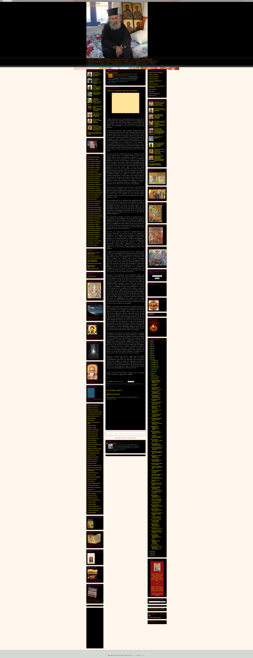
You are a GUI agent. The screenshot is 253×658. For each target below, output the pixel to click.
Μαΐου (152, 373)
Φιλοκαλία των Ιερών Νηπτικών (104, 59)
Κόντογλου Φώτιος (91, 454)
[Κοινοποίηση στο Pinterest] (133, 381)
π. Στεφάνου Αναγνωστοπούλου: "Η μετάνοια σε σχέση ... (156, 436)
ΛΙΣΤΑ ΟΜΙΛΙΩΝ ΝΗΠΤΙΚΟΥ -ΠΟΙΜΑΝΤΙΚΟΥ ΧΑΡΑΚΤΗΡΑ (155, 164)
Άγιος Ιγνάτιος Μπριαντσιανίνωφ (94, 192)
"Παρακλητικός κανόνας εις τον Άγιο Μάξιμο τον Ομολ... (156, 452)
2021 (151, 348)
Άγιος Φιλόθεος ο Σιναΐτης (93, 243)
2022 (151, 346)
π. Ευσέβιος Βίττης (91, 502)
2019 (151, 352)
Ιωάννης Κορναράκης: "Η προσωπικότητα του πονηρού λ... (156, 448)
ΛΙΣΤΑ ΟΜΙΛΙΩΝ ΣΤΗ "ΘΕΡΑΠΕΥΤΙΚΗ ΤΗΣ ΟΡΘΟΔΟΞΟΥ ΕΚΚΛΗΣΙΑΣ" (158, 116)
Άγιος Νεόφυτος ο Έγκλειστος (94, 222)
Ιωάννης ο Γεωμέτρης (92, 442)
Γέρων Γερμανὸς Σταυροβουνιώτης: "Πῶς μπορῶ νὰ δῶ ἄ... (157, 444)
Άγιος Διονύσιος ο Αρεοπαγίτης (94, 173)
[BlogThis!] (129, 381)
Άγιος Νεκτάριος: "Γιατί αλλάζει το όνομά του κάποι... (156, 484)
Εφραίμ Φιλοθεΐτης (91, 418)
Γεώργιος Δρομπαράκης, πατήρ (94, 411)
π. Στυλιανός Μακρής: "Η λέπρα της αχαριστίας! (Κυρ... (156, 467)
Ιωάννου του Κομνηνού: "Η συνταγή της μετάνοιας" (156, 471)
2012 (151, 551)
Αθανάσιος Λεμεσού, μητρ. (93, 405)
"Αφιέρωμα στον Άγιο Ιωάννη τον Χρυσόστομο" (156, 407)
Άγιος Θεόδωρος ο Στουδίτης (93, 188)
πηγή (108, 377)
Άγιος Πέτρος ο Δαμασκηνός (93, 234)
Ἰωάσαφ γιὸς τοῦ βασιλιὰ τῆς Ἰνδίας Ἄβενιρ (157, 590)
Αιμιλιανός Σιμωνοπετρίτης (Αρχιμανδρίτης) (93, 253)
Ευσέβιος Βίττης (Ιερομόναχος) (94, 263)
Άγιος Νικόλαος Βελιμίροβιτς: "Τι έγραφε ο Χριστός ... (156, 525)
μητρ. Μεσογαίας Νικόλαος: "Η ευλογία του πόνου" (156, 423)
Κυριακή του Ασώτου (153, 74)
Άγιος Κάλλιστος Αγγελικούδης (94, 209)
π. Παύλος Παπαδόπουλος (93, 506)
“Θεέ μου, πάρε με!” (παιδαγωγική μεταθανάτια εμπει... (156, 392)
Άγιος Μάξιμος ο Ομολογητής (94, 217)
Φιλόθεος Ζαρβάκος (91, 493)
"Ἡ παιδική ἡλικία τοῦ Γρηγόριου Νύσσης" (156, 517)
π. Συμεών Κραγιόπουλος (93, 510)
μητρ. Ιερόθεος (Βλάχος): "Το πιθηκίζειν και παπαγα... (156, 492)
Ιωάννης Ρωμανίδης (91, 440)
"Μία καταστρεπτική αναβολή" (155, 400)
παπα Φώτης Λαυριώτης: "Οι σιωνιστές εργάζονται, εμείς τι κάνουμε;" (97, 81)
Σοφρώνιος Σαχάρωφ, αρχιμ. (93, 483)
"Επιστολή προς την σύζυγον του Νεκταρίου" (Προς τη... (156, 388)
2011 (151, 553)
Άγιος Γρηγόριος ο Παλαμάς (93, 167)
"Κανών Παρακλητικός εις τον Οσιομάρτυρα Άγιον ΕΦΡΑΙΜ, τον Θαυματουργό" (97, 87)
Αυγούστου (154, 367)
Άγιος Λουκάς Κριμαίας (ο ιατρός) (94, 215)
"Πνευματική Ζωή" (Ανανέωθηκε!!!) (96, 61)
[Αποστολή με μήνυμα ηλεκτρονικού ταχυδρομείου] (128, 381)
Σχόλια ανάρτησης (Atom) (129, 438)
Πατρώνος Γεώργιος (92, 479)
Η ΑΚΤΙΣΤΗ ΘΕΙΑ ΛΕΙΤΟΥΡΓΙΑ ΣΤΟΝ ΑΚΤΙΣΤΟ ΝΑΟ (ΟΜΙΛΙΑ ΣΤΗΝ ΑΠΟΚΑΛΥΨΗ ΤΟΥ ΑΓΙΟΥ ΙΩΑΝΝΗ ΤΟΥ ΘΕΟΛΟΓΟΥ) (157, 131)
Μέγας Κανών (152, 91)
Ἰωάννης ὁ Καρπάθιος (154, 579)
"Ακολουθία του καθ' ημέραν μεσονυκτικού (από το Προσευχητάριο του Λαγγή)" (97, 108)
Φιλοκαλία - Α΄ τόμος (128, 61)
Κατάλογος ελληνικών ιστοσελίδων (157, 609)
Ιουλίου (153, 369)
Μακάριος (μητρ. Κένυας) (93, 457)
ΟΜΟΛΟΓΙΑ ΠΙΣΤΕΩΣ (102, 5)
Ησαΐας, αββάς (90, 420)
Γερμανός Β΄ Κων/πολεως (93, 409)
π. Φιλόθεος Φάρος (91, 512)
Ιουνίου (153, 371)
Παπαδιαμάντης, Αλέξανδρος (93, 476)
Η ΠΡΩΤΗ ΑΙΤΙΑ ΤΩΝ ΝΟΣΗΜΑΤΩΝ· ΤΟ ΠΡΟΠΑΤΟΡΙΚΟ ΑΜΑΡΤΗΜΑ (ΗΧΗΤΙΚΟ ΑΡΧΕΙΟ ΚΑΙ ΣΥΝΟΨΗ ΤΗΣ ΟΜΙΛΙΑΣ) (156, 159)
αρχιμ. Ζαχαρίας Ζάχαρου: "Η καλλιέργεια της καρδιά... (155, 428)
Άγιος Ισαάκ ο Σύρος (92, 199)
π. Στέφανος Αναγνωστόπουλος (94, 508)
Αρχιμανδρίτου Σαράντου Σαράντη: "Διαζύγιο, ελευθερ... (156, 514)
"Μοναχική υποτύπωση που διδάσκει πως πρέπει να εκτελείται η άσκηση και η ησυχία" (94, 101)
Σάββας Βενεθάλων (159, 574)
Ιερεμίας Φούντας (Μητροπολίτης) (91, 266)
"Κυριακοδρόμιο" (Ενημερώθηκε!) (122, 59)
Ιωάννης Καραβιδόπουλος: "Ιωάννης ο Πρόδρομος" (155, 541)
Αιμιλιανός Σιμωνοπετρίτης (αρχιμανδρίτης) (123, 384)
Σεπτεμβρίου (154, 366)
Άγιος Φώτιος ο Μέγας (92, 245)
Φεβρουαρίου (154, 376)
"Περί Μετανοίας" (155, 544)
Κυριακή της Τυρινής (153, 78)
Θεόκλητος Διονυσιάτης (92, 431)
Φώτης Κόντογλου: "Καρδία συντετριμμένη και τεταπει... (156, 506)
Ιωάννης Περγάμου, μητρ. (93, 438)
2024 (151, 342)
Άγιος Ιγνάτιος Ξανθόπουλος (93, 194)
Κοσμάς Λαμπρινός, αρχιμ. (93, 452)
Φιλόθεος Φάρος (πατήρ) (93, 268)
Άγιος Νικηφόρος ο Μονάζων (93, 226)
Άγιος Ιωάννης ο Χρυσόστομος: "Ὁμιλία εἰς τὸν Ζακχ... (156, 440)
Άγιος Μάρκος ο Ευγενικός (93, 219)
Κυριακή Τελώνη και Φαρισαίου (156, 72)
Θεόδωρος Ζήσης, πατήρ (93, 429)
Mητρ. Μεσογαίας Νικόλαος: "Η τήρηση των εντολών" (156, 510)
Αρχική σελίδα (91, 59)
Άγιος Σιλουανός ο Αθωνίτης (93, 236)
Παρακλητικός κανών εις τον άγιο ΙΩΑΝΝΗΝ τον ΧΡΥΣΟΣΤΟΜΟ (97, 114)
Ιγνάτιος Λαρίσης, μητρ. (92, 433)
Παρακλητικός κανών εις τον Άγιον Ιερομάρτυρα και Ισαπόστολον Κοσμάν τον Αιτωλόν (159, 104)
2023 (151, 344)
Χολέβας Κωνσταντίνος (92, 497)
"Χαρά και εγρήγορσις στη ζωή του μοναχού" (156, 499)
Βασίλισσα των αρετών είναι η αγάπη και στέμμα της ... (156, 403)
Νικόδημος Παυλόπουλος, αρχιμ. (94, 467)
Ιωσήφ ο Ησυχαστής (92, 446)
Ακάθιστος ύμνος (152, 95)
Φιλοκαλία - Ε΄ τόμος (104, 63)
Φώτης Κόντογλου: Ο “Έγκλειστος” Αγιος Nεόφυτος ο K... (156, 432)
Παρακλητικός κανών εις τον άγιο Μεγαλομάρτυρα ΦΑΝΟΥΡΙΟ (97, 74)
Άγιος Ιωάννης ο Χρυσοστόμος (94, 207)
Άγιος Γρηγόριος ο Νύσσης (93, 165)
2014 (151, 357)
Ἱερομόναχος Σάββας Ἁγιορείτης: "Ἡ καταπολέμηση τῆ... (156, 488)
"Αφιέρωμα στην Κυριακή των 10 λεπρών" (156, 464)
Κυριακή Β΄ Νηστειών (153, 84)
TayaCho (134, 655)
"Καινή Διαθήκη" (91, 66)
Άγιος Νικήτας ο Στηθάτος (93, 224)
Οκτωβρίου (154, 364)
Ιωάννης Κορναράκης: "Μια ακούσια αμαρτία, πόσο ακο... (156, 531)
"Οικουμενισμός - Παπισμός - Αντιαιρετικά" (108, 66)
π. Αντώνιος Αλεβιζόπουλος (93, 500)
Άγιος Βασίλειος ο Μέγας (92, 159)
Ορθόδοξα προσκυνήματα (142, 63)
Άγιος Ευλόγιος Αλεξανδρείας (93, 176)
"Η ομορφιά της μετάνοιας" (154, 385)
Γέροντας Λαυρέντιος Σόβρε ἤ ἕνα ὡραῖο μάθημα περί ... (156, 381)
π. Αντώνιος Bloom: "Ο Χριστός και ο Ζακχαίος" (156, 411)
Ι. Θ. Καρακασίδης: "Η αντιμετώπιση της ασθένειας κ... (156, 415)
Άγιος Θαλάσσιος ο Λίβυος (93, 182)
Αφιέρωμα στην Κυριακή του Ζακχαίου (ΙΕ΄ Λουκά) (156, 419)
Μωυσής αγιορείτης (91, 463)
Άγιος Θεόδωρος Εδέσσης (93, 186)
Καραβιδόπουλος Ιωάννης (93, 450)
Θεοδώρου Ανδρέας (91, 425)
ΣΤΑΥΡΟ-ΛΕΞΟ (112, 443)
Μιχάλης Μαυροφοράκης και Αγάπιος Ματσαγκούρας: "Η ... (156, 547)
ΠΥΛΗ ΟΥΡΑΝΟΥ (113, 73)
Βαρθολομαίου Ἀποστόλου (155, 573)
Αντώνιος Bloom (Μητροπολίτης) (94, 258)
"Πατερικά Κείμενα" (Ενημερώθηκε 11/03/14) (142, 59)
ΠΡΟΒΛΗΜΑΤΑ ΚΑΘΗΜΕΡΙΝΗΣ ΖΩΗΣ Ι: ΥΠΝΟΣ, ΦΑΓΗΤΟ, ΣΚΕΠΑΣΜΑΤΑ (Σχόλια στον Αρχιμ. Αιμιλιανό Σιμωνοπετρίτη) (125, 75)
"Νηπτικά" (152, 63)
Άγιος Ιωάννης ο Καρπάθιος (93, 203)
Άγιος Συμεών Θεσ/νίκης (92, 238)
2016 (151, 353)
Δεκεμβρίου (154, 360)
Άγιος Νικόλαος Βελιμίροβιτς (93, 230)
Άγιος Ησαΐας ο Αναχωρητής (93, 180)
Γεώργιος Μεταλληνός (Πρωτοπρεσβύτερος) (92, 261)
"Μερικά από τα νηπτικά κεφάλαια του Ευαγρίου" (97, 93)
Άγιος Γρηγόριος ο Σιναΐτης (93, 169)
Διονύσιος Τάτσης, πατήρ (93, 416)
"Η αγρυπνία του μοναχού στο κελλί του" (157, 528)
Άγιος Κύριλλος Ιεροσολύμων (94, 213)
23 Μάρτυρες (153, 587)
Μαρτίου (153, 375)
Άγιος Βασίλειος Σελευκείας (93, 157)
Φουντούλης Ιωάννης (92, 495)
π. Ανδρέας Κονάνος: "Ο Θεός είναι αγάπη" (156, 475)
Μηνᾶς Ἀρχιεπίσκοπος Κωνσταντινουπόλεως (157, 578)
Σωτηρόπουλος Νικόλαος (93, 485)
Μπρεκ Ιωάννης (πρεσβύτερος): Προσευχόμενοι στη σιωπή (156, 536)
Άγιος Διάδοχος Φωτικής (92, 171)
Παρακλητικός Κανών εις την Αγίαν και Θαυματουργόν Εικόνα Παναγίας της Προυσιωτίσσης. (97, 128)
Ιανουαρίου (154, 378)
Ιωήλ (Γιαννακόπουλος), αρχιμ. (94, 444)
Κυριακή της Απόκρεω (154, 76)
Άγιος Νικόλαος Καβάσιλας (93, 232)
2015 (151, 355)
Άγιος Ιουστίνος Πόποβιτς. (93, 197)
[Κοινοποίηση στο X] (131, 381)
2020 (151, 350)
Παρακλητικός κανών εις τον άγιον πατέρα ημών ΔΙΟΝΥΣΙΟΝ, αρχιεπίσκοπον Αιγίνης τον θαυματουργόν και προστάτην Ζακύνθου (157, 124)
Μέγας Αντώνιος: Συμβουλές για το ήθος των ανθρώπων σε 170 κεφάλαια (94, 133)
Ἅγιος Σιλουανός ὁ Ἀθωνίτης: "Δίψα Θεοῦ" (157, 478)
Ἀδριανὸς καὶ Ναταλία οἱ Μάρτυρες (157, 586)
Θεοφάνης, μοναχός (91, 427)
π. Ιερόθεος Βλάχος (91, 504)
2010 (151, 555)
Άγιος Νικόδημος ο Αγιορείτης (94, 228)
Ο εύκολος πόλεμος (118, 444)
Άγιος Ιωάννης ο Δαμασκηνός (94, 201)
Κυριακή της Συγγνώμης (154, 93)
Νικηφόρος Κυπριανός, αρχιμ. (94, 465)
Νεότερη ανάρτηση (113, 433)
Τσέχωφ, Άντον (90, 489)
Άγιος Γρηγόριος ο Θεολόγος (93, 163)
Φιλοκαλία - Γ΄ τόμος (152, 61)
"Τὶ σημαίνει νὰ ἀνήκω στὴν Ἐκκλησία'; (156, 502)
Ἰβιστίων (157, 588)
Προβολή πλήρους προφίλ (155, 617)
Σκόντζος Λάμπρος (91, 276)
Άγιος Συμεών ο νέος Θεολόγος (94, 240)
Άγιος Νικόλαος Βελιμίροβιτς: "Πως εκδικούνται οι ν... (156, 496)
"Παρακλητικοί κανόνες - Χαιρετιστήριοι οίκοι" (122, 63)
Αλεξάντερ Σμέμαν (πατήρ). (93, 256)
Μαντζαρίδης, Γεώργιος (92, 459)
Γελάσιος (161, 590)
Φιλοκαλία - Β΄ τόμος (140, 61)
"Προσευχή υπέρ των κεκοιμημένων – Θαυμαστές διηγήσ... (156, 396)
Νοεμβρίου (153, 362)
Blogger (143, 655)
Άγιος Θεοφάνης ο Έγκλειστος (94, 184)
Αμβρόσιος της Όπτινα (92, 407)
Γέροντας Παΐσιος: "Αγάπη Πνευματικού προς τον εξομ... (156, 460)
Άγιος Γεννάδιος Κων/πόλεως (94, 161)
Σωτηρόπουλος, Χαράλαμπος (94, 487)
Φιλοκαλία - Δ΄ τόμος (92, 63)
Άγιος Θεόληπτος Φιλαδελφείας (94, 190)
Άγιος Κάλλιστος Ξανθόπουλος (94, 211)
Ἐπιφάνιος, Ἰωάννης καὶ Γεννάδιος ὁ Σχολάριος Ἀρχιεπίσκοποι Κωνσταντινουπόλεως (157, 576)
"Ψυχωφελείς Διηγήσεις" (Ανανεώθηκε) (129, 66)
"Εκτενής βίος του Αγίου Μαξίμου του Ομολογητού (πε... (156, 456)
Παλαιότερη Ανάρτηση (137, 433)
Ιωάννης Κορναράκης (92, 436)
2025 (151, 341)
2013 (151, 359)
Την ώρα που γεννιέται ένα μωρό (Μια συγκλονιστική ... (156, 521)
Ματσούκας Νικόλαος (92, 461)
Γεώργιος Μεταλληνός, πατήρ (94, 414)
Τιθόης (156, 589)
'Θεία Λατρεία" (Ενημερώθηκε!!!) (113, 61)
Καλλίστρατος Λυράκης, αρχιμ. (94, 448)
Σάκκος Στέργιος (91, 481)
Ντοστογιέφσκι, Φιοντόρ (92, 472)
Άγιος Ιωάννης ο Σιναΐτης (93, 205)
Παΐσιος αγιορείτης (91, 474)
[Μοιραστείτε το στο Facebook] (132, 381)
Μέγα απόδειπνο (152, 89)
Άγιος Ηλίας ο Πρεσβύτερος (93, 178)
